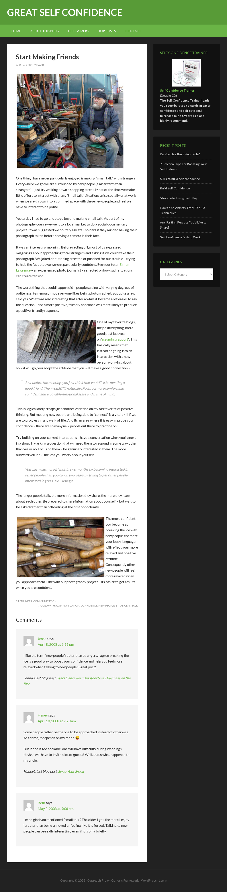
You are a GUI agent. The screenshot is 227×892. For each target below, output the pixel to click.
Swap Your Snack (71, 771)
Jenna (42, 638)
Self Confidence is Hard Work (180, 237)
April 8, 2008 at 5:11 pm (56, 644)
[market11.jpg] (70, 75)
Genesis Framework (125, 880)
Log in (163, 880)
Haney (43, 715)
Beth (41, 803)
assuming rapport (115, 339)
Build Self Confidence (175, 188)
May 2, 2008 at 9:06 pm (56, 808)
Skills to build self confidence (180, 179)
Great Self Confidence (64, 12)
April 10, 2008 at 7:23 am (57, 721)
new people (106, 605)
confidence (88, 605)
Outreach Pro (96, 880)
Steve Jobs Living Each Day (178, 198)
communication (45, 601)
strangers (123, 605)
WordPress (149, 880)
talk (135, 605)
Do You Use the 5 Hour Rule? (180, 154)
